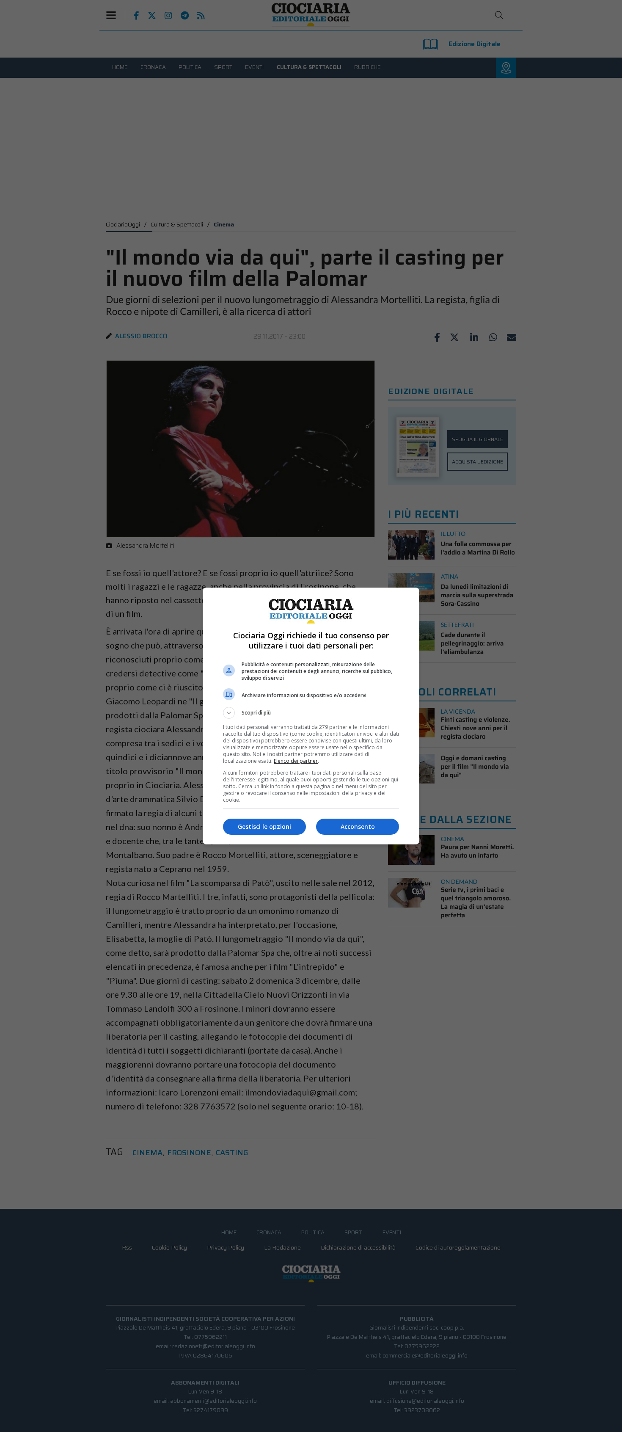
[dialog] (311, 716)
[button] (311, 713)
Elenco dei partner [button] (296, 760)
